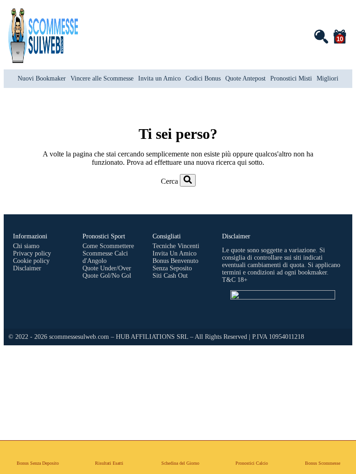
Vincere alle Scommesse (102, 78)
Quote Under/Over (107, 268)
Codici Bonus (203, 78)
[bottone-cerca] (188, 180)
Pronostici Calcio (251, 463)
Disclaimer (27, 268)
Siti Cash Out (170, 275)
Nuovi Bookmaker (42, 78)
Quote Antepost (245, 78)
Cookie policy (31, 260)
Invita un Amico (159, 78)
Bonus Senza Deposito (38, 463)
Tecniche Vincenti (176, 246)
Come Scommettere (108, 246)
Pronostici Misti (291, 78)
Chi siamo (26, 246)
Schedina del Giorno (180, 463)
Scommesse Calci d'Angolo (105, 257)
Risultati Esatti (109, 463)
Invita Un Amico (175, 253)
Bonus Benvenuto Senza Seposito (175, 264)
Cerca (169, 181)
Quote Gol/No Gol (107, 275)
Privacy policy (32, 253)
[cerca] (320, 36)
